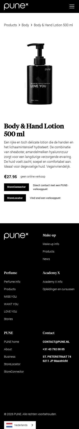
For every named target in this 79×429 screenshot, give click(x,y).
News (46, 259)
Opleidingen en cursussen (59, 289)
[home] (16, 6)
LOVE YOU (10, 311)
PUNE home (11, 342)
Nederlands (21, 425)
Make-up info (51, 244)
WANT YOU (11, 304)
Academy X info (52, 282)
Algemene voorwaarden (19, 403)
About (8, 349)
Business (9, 356)
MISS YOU (10, 296)
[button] (71, 6)
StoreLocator (15, 197)
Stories (8, 319)
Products (48, 251)
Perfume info (12, 282)
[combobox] (20, 425)
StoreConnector (16, 186)
